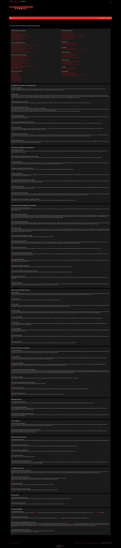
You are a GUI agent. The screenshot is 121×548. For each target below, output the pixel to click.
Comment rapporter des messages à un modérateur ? (19, 65)
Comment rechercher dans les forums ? (67, 53)
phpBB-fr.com (62, 546)
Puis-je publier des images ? (15, 75)
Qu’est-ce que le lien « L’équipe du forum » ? (68, 39)
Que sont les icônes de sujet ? (16, 80)
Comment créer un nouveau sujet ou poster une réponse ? (20, 55)
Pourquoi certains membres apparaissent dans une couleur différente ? (72, 36)
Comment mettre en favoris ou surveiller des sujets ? (70, 62)
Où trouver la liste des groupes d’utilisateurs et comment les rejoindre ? (72, 34)
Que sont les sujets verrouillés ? (16, 79)
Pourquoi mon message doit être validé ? (17, 67)
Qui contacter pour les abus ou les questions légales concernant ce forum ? (73, 74)
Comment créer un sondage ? (16, 59)
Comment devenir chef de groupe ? (67, 35)
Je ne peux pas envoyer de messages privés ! (68, 42)
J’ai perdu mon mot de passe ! (16, 37)
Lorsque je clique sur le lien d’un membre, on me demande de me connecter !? (24, 52)
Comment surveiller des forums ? (66, 63)
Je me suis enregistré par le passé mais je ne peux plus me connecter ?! (22, 36)
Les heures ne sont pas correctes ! (16, 45)
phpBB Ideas (59, 517)
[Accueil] (21, 7)
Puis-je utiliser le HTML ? (15, 73)
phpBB (29, 175)
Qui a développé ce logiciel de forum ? (67, 72)
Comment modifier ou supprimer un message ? (18, 56)
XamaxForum (16, 1)
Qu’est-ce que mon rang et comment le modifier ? (19, 51)
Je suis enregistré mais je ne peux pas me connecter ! (19, 34)
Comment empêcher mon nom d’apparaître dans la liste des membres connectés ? (24, 44)
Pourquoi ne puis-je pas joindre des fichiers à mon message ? (21, 63)
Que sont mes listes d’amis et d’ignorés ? (68, 48)
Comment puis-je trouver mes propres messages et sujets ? (71, 57)
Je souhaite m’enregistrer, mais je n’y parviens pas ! (19, 33)
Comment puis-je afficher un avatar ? (17, 50)
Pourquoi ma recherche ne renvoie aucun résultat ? (69, 54)
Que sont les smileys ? (14, 74)
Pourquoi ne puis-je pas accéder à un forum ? (18, 62)
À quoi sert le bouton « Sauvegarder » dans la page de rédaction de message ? (23, 66)
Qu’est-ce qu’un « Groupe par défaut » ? (67, 37)
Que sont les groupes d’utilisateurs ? (67, 33)
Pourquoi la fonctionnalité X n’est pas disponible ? (69, 73)
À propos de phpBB (96, 512)
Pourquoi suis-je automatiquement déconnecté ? (19, 39)
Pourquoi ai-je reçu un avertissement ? (17, 64)
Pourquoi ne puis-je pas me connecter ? (17, 35)
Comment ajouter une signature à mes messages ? (19, 57)
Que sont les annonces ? (15, 77)
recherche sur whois (71, 523)
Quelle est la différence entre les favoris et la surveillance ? (70, 60)
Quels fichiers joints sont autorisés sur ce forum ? (69, 67)
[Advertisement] (20, 12)
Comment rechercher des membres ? (67, 56)
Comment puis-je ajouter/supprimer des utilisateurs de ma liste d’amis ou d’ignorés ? (74, 49)
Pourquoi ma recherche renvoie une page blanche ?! (69, 55)
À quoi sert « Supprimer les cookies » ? (17, 40)
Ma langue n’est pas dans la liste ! (16, 47)
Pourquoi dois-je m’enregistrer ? (16, 31)
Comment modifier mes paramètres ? (17, 43)
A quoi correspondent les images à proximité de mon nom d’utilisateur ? (22, 49)
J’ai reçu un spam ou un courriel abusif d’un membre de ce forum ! (71, 44)
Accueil (11, 1)
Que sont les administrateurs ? (66, 31)
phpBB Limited (36, 512)
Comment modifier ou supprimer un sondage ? (18, 61)
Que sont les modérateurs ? (65, 32)
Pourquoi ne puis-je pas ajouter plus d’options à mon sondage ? (21, 60)
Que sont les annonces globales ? (16, 76)
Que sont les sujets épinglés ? (16, 78)
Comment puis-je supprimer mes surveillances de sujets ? (70, 64)
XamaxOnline (22, 1)
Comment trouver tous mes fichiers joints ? (68, 68)
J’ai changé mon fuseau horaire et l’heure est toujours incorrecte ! (21, 46)
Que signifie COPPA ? (14, 32)
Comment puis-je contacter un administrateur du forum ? (70, 75)
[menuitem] (11, 18)
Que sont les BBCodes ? (15, 72)
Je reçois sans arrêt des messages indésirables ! (69, 43)
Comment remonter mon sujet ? (16, 68)
